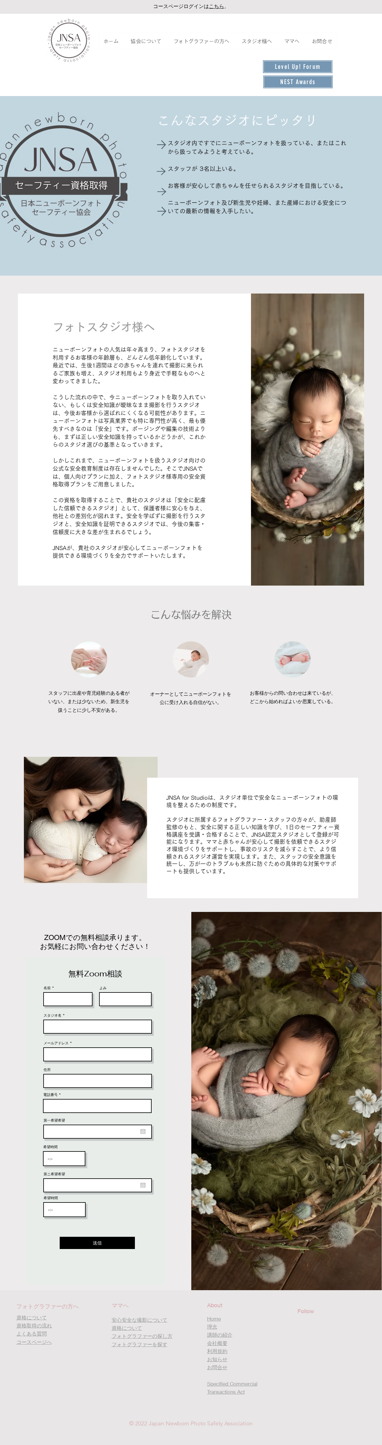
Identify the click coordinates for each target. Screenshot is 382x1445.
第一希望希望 (54, 1120)
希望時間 (50, 1147)
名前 (47, 988)
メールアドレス (56, 1043)
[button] (146, 41)
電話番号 (50, 1095)
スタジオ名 (52, 1015)
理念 (212, 1327)
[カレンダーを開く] (143, 1131)
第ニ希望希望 (54, 1174)
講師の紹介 (219, 1335)
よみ (103, 988)
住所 (47, 1070)
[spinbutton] (64, 1158)
